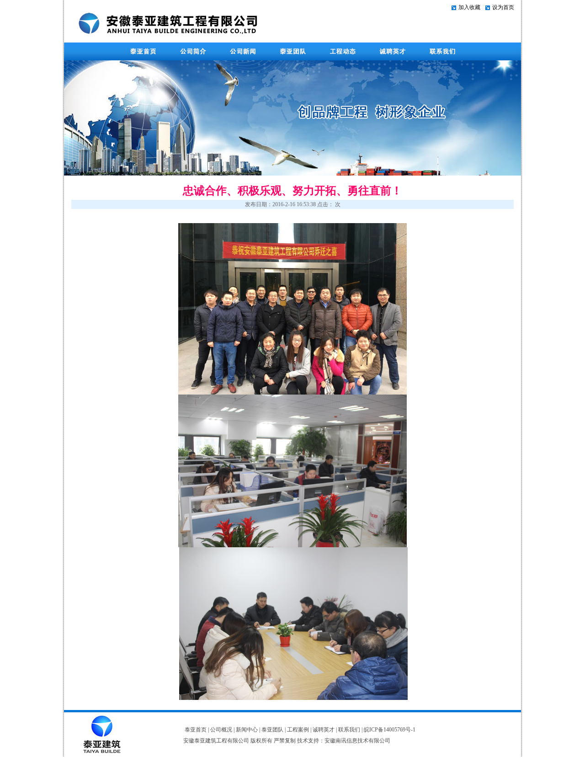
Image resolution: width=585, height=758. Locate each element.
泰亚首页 (195, 729)
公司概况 (221, 729)
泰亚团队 (272, 729)
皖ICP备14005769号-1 (389, 729)
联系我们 (349, 729)
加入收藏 (469, 7)
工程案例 (298, 729)
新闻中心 (247, 729)
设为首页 (503, 7)
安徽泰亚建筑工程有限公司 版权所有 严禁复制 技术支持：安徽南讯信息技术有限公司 (286, 740)
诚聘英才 (324, 729)
